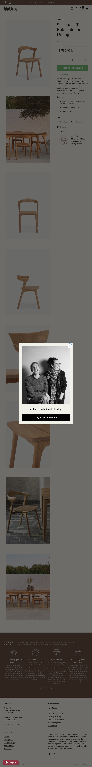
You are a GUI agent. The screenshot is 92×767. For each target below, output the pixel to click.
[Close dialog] (70, 346)
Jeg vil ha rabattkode (46, 417)
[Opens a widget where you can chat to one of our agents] (10, 763)
